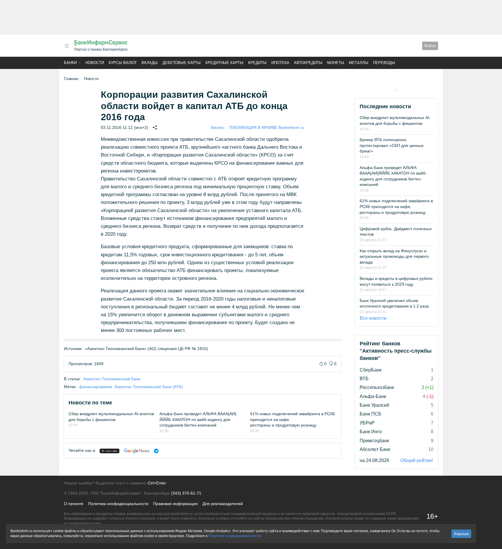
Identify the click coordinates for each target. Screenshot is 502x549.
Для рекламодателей (222, 503)
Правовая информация (175, 503)
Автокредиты (308, 63)
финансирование (95, 386)
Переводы (384, 63)
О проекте (73, 503)
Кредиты (257, 63)
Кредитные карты (224, 63)
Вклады (149, 63)
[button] (67, 46)
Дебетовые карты (181, 63)
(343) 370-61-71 (186, 493)
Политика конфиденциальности (118, 503)
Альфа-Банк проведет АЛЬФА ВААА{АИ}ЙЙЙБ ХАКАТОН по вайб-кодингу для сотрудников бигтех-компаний (197, 419)
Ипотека (280, 63)
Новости (94, 63)
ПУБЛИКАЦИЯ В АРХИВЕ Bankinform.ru (266, 127)
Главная (71, 79)
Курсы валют (123, 63)
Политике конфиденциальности (234, 536)
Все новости (373, 318)
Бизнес (218, 127)
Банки (70, 63)
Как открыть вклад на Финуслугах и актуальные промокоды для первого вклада (394, 256)
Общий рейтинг (416, 460)
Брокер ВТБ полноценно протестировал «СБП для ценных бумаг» (392, 145)
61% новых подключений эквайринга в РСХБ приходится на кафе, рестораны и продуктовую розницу (396, 206)
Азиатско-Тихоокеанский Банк (111, 378)
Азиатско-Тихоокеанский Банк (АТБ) (148, 386)
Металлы (358, 63)
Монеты (335, 63)
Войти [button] (430, 45)
